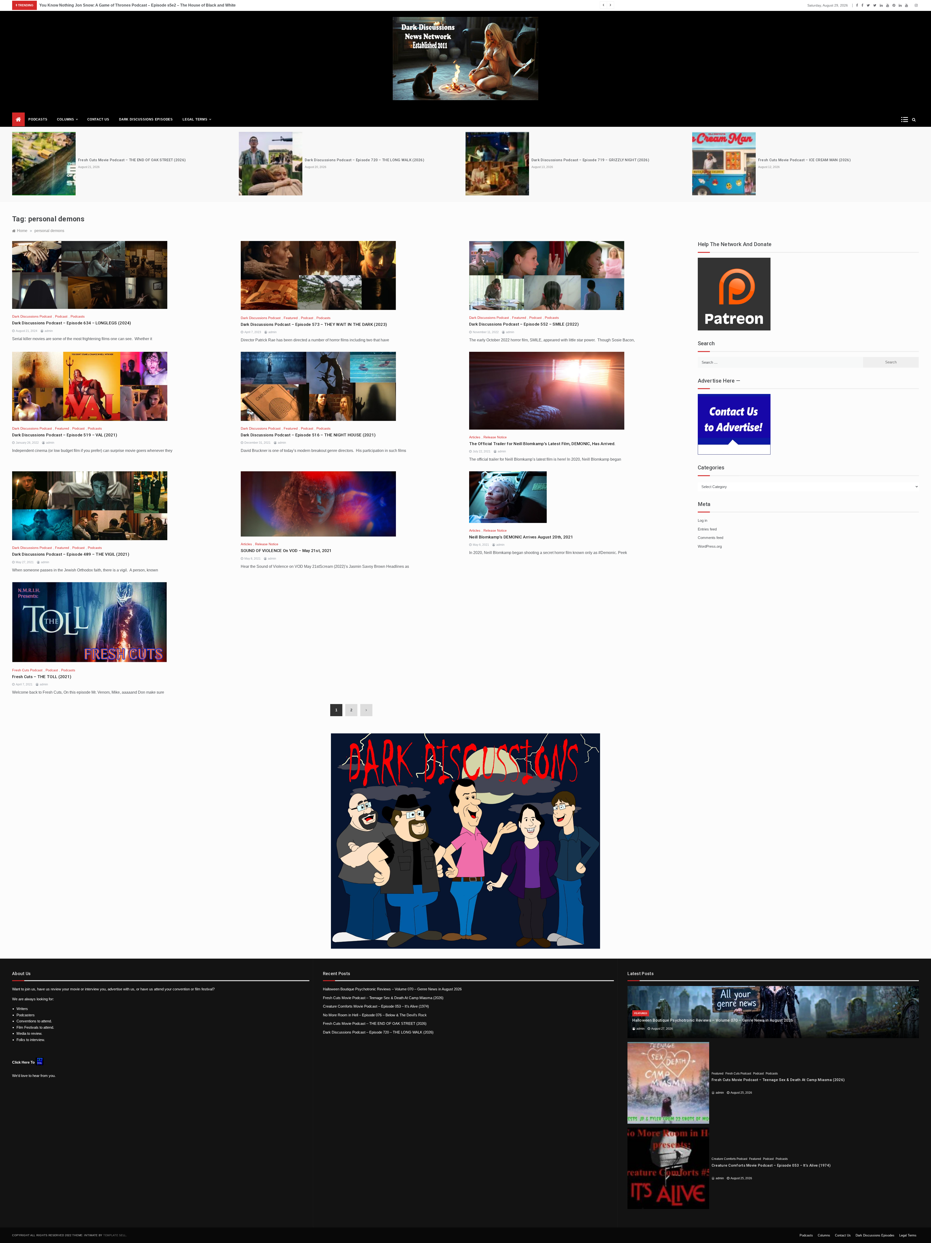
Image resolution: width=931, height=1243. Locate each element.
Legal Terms (195, 119)
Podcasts (37, 119)
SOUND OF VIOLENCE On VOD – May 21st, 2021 (286, 550)
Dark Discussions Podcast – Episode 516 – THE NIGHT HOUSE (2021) (308, 435)
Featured (291, 318)
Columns (65, 119)
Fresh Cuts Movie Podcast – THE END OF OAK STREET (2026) (132, 160)
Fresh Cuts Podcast (27, 670)
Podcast (61, 316)
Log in (702, 520)
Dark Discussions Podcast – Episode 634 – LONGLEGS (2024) (71, 323)
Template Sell (114, 1235)
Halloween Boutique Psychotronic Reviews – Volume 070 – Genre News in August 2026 (392, 989)
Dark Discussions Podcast (32, 316)
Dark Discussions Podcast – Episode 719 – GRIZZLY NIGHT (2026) (590, 160)
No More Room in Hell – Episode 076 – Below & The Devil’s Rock (375, 1015)
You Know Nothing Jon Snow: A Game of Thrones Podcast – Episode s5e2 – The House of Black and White (137, 5)
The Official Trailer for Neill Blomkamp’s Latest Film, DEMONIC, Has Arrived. (542, 443)
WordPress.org (710, 546)
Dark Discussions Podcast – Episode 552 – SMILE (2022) (524, 324)
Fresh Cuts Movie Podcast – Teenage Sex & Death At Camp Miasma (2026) (383, 998)
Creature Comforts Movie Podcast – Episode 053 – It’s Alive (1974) (376, 1006)
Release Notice (495, 437)
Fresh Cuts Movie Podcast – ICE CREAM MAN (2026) (804, 160)
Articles (474, 437)
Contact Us (98, 119)
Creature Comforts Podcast (729, 1159)
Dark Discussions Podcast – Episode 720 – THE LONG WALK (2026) (364, 160)
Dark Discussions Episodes (146, 119)
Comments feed (710, 538)
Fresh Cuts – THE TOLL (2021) (41, 676)
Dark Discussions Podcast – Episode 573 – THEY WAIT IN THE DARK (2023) (314, 324)
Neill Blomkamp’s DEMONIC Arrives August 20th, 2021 (521, 537)
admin (49, 331)
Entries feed (707, 529)
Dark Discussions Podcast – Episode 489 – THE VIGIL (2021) (70, 554)
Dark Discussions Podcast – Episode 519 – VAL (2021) (64, 435)
